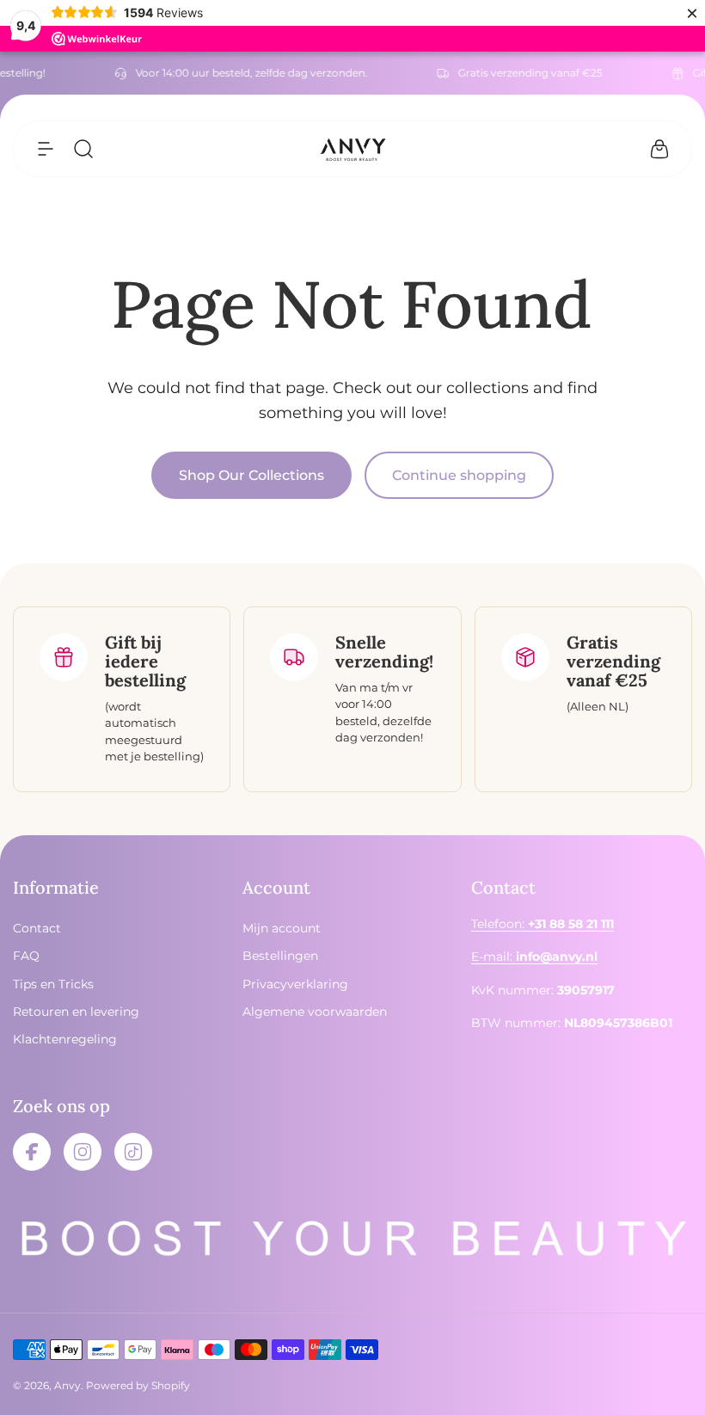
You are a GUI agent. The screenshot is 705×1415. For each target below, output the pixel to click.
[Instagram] (82, 1152)
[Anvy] (352, 149)
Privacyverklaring (295, 984)
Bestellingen (280, 955)
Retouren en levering (76, 1011)
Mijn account (281, 928)
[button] (45, 149)
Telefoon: (542, 924)
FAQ (26, 955)
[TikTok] (133, 1152)
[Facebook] (32, 1152)
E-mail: (534, 956)
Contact (37, 928)
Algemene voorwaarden (314, 1011)
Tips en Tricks (53, 984)
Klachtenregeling (65, 1039)
